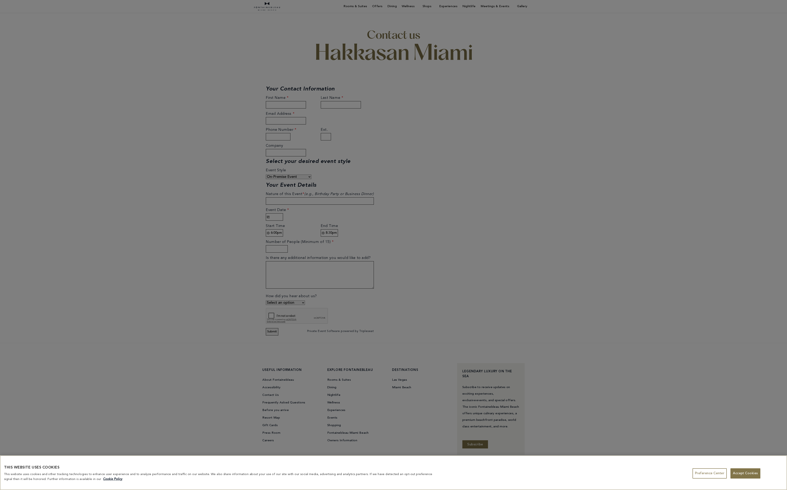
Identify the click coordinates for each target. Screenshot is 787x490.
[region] (393, 472)
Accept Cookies (745, 473)
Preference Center (709, 473)
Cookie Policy (112, 479)
